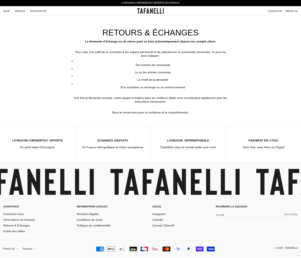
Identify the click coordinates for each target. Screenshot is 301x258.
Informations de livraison (19, 219)
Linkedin (157, 219)
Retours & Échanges (16, 225)
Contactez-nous (13, 214)
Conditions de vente (90, 219)
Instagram (158, 214)
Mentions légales (88, 214)
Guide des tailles (14, 231)
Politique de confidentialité (94, 225)
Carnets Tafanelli (163, 225)
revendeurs (38, 11)
